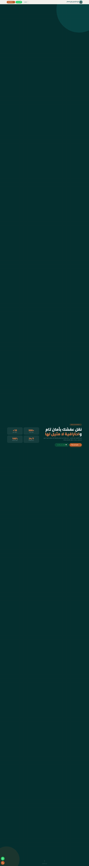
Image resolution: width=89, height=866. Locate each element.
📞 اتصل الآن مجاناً (75, 444)
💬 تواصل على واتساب (62, 444)
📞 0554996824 (11, 2)
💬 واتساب (19, 2)
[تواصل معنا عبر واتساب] (3, 858)
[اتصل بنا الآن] (3, 863)
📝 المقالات (26, 2)
